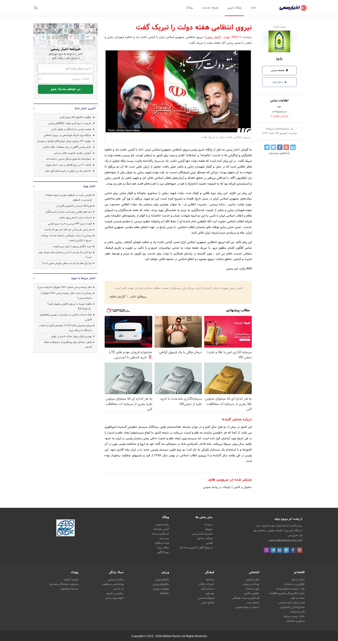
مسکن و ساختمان (295, 621)
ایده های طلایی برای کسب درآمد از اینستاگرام (69, 212)
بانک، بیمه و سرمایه (294, 616)
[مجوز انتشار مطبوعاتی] (65, 528)
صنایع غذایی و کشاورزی (292, 607)
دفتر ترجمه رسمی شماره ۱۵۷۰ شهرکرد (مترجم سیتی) (65, 287)
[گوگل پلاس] (299, 550)
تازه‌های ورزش (162, 579)
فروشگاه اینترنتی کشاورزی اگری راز (74, 206)
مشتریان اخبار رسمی (202, 534)
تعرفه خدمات (210, 7)
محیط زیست (252, 603)
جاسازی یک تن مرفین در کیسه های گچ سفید (68, 171)
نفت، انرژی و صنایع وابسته (290, 589)
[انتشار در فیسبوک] (280, 147)
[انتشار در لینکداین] (293, 147)
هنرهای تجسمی (206, 598)
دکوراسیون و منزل (114, 598)
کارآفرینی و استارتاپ (294, 584)
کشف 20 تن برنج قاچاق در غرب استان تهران (68, 165)
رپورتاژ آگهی (163, 552)
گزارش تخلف (117, 296)
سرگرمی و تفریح (115, 593)
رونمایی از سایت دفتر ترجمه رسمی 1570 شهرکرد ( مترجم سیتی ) (66, 295)
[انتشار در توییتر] (273, 147)
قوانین (209, 543)
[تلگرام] (273, 550)
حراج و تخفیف (71, 579)
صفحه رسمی (278, 70)
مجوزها (209, 529)
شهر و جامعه (252, 589)
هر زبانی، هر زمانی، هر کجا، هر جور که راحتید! (68, 230)
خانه (253, 7)
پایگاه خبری (234, 7)
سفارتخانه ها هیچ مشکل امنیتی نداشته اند (68, 159)
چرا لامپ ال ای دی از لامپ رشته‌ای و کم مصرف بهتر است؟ (65, 254)
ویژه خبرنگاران (162, 543)
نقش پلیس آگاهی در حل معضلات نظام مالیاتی (67, 147)
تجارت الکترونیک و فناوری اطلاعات (287, 593)
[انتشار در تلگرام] (267, 147)
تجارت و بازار (298, 579)
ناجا (279, 59)
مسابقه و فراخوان (69, 589)
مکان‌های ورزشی (160, 584)
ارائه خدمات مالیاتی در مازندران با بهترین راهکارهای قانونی (66, 317)
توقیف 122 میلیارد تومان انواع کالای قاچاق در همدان (64, 141)
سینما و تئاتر (207, 589)
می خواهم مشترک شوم (65, 89)
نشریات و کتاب (206, 584)
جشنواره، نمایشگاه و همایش (64, 584)
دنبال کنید (278, 82)
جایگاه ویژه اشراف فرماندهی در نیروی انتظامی (67, 135)
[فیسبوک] (293, 550)
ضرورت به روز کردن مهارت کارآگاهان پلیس (69, 123)
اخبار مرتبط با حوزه (83, 278)
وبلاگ (189, 7)
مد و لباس (118, 589)
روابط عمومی (162, 525)
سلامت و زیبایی (116, 579)
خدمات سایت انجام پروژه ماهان (75, 218)
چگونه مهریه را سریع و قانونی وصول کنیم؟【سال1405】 (69, 306)
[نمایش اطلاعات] (279, 116)
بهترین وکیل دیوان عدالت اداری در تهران (71, 336)
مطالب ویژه (163, 548)
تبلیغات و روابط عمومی (217, 487)
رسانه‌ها (210, 579)
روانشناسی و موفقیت (113, 584)
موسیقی (210, 593)
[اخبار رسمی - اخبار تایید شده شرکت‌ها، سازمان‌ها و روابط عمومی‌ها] (293, 8)
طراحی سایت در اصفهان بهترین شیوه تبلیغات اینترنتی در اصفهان (68, 197)
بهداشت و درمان (251, 584)
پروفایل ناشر (137, 296)
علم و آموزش (252, 579)
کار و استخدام (297, 612)
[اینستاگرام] (266, 550)
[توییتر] (286, 550)
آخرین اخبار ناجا (85, 108)
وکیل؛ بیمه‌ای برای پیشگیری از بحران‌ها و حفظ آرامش (68, 344)
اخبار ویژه (89, 186)
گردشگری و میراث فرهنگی (245, 598)
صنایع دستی (207, 603)
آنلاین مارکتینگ (161, 529)
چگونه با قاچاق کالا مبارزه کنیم (75, 117)
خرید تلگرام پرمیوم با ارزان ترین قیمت (72, 246)
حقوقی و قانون (242, 487)
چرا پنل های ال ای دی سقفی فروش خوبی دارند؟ (67, 263)
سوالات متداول (205, 538)
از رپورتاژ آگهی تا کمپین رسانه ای (196, 548)
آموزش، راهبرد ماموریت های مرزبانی (72, 153)
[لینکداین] (279, 550)
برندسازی (164, 538)
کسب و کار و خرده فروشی (291, 603)
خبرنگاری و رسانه (160, 534)
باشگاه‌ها (164, 593)
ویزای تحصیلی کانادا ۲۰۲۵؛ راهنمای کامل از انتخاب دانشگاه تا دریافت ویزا (65, 327)
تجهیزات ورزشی (161, 589)
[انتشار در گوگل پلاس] (286, 147)
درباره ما (208, 525)
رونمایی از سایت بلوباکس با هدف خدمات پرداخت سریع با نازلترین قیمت (66, 238)
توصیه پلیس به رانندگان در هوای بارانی (71, 129)
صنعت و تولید (297, 598)
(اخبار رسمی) (213, 37)
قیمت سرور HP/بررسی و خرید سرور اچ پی (70, 224)
